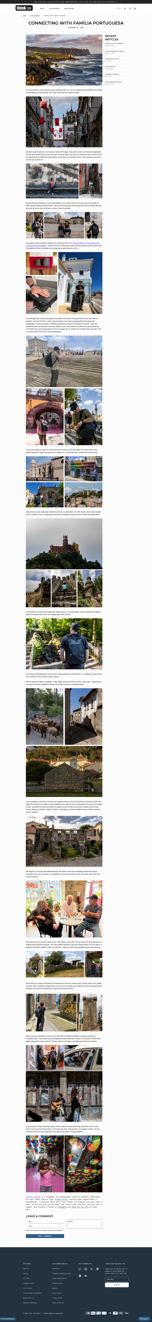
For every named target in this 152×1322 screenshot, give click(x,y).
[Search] (125, 8)
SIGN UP (117, 1285)
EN (118, 8)
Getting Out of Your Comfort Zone (114, 43)
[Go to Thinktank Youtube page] (80, 1275)
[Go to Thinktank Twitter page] (80, 1269)
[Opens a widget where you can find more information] (144, 1319)
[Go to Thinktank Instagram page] (85, 1269)
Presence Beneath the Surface (113, 82)
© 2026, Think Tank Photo (31, 1313)
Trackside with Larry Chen (112, 59)
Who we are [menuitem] (69, 8)
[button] (7, 1319)
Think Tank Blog (35, 15)
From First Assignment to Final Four (115, 51)
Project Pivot (61, 1199)
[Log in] (130, 8)
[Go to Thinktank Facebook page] (91, 1269)
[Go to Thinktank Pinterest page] (97, 1269)
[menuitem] (45, 8)
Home (24, 15)
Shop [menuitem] (42, 8)
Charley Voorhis (33, 1197)
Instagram (62, 1207)
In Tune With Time (110, 66)
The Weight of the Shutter (112, 74)
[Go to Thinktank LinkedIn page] (86, 1276)
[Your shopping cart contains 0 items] (135, 8)
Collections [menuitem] (54, 8)
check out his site (80, 1207)
